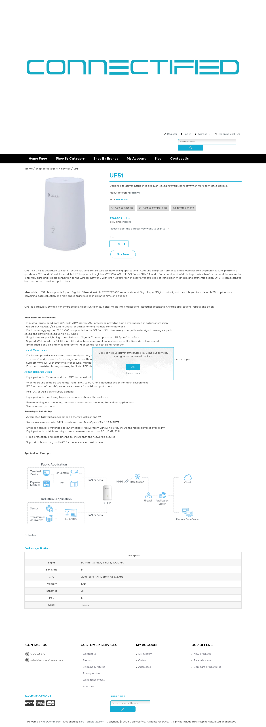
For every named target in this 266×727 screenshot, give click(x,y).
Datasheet (31, 535)
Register (172, 134)
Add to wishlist (124, 208)
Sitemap (88, 660)
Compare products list (207, 667)
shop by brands (105, 158)
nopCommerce (52, 721)
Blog (158, 158)
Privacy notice (91, 673)
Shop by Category (70, 158)
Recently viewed (203, 660)
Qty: (112, 237)
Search (190, 148)
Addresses (144, 667)
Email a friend (185, 208)
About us (88, 686)
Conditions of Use (94, 680)
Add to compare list (155, 208)
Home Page (38, 158)
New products (202, 654)
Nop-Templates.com (91, 721)
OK (133, 367)
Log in (187, 134)
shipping (126, 222)
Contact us (179, 158)
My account (136, 158)
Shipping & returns (94, 667)
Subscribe (123, 709)
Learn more (133, 373)
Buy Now (123, 254)
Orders (142, 660)
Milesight (134, 193)
